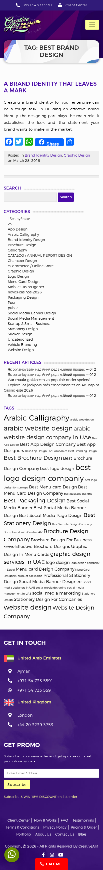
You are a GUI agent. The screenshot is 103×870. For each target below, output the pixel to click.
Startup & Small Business (29, 323)
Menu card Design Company (45, 569)
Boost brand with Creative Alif (23, 532)
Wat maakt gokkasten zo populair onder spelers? (49, 380)
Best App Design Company (48, 444)
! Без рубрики (19, 219)
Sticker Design (20, 334)
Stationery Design (23, 329)
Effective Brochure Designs (42, 546)
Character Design (22, 260)
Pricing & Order (84, 827)
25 (10, 224)
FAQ (64, 820)
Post (11, 302)
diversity (9, 547)
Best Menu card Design (53, 486)
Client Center (76, 5)
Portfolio (23, 834)
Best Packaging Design (35, 500)
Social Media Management (31, 318)
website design (28, 607)
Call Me (53, 864)
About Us (43, 834)
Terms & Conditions (22, 827)
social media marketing (56, 593)
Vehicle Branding (22, 344)
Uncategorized (20, 339)
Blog (82, 834)
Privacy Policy (54, 827)
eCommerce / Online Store (31, 266)
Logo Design (18, 276)
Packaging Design (23, 297)
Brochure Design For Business (61, 539)
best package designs (78, 493)
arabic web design (82, 419)
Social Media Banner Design (32, 313)
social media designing (51, 587)
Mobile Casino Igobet (26, 287)
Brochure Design (22, 245)
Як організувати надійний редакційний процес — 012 (52, 369)
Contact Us (64, 834)
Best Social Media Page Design (50, 515)
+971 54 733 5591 (38, 5)
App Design (18, 229)
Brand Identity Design (43, 155)
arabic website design (38, 428)
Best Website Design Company (72, 524)
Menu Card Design (24, 281)
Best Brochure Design (33, 457)
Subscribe (17, 784)
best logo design (57, 468)
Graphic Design (77, 155)
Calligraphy (17, 250)
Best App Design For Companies (46, 451)
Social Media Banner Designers (50, 581)
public (13, 308)
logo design (58, 562)
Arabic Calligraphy (23, 234)
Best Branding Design (82, 451)
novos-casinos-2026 (25, 292)
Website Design (21, 350)
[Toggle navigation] (92, 25)
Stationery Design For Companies (48, 599)
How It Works (45, 820)
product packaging (30, 576)
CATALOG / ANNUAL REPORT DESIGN (40, 255)
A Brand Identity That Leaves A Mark (50, 87)
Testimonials (83, 820)
